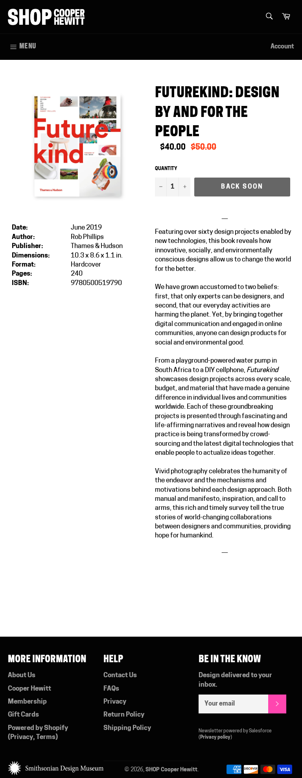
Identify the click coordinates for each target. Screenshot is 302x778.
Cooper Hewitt (29, 688)
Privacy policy (215, 737)
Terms (45, 737)
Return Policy (123, 714)
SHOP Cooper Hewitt (171, 769)
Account (282, 47)
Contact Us (120, 675)
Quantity (166, 169)
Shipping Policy (127, 728)
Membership (27, 701)
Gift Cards (23, 714)
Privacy (21, 737)
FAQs (111, 688)
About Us (21, 675)
